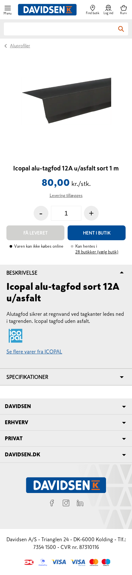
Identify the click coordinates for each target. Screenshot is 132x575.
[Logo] (47, 9)
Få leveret (35, 233)
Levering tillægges (66, 195)
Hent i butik (97, 233)
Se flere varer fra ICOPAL (34, 351)
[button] (7, 10)
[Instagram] (66, 504)
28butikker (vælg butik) (96, 252)
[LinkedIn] (80, 504)
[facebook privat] (52, 504)
